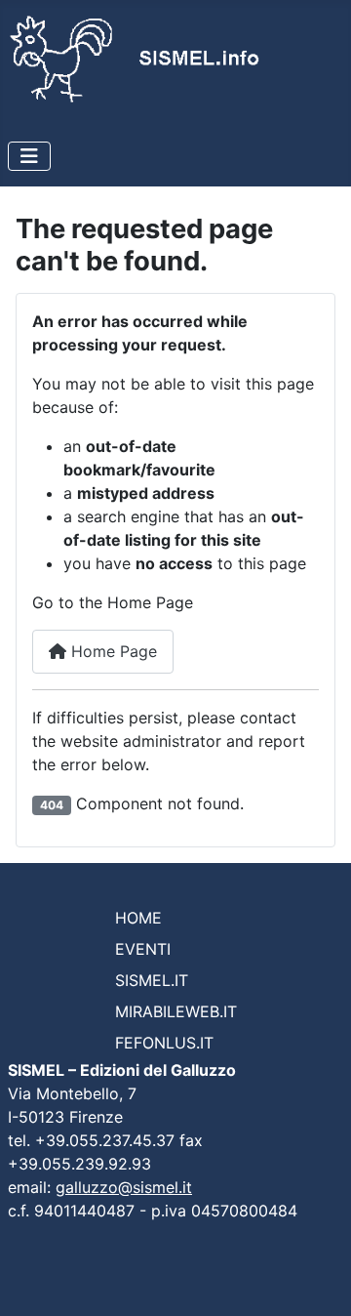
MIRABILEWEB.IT (176, 1011)
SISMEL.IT (151, 980)
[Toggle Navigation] (29, 156)
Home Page (111, 651)
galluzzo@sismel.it (124, 1187)
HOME (138, 917)
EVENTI (143, 949)
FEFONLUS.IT (164, 1042)
